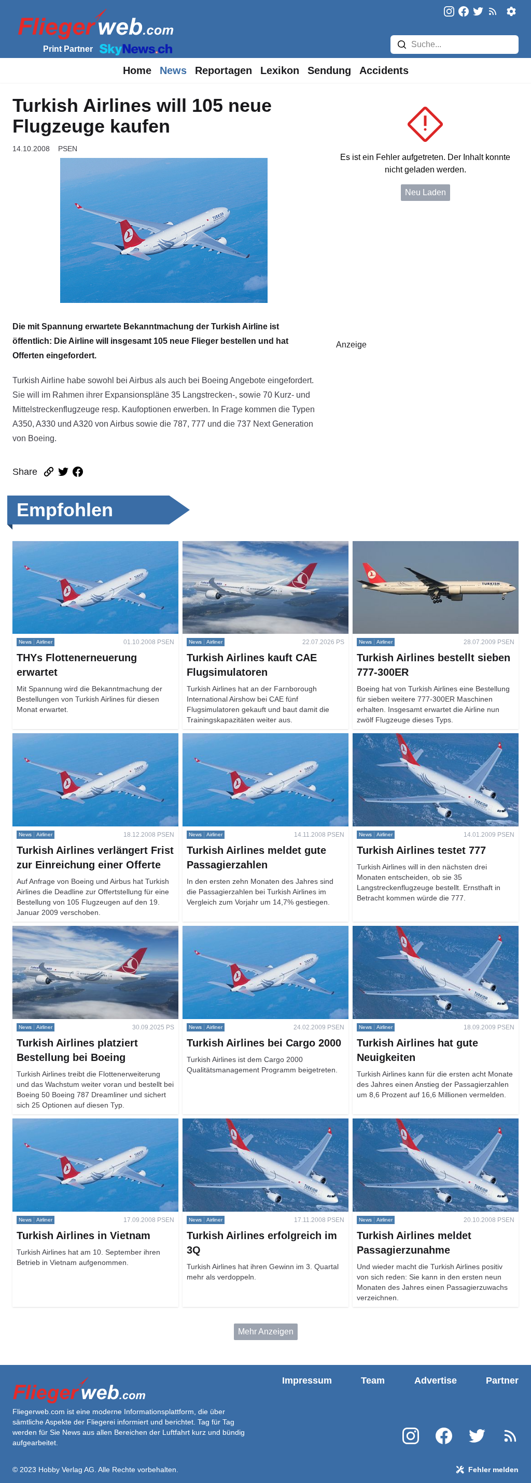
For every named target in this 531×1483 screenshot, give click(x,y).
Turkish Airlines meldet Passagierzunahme (431, 1124)
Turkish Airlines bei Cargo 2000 (240, 931)
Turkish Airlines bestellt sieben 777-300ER (431, 547)
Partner (502, 1380)
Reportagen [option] (223, 70)
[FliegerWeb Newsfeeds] (492, 11)
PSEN (67, 148)
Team (373, 1380)
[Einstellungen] (511, 11)
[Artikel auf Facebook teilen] (78, 472)
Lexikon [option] (279, 70)
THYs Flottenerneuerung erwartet (73, 547)
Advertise (435, 1380)
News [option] (173, 70)
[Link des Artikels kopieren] (49, 472)
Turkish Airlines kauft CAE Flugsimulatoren (261, 547)
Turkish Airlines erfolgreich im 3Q (243, 1124)
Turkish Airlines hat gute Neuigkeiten (420, 931)
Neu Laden (425, 192)
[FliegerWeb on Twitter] (478, 12)
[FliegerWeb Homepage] (93, 23)
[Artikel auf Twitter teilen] (63, 472)
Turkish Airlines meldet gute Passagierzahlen (265, 739)
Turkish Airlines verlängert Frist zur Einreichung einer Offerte (75, 745)
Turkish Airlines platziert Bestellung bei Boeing (83, 938)
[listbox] (137, 70)
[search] (402, 44)
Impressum (307, 1380)
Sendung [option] (329, 70)
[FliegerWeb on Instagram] (449, 12)
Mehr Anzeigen (266, 1331)
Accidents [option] (384, 70)
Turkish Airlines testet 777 (400, 739)
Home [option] (137, 70)
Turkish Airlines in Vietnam (61, 1124)
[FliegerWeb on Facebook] (463, 12)
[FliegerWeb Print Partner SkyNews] (134, 48)
